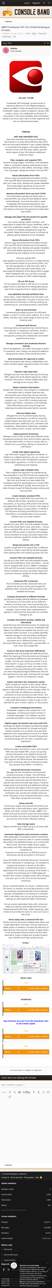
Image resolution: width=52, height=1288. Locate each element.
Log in (15, 988)
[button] (3, 3)
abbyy (34, 33)
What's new (6, 1245)
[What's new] (43, 3)
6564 (28, 33)
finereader (43, 33)
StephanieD (46, 1238)
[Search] (48, 3)
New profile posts (11, 1255)
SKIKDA (6, 33)
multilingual (6, 36)
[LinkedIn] (24, 1092)
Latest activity (9, 1260)
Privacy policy (29, 1177)
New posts (8, 1249)
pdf (14, 36)
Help (37, 1177)
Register (24, 988)
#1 (48, 43)
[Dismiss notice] (47, 1263)
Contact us (5, 1177)
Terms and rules (17, 1177)
